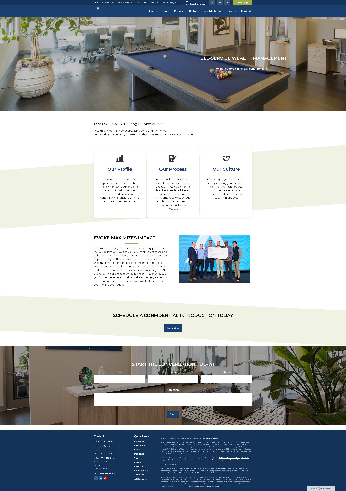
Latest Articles (141, 470)
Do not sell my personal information (226, 460)
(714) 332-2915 (107, 458)
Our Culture (226, 169)
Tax (136, 458)
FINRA (220, 468)
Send (173, 414)
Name (119, 372)
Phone (226, 372)
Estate (137, 449)
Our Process (173, 169)
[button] (153, 11)
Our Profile (120, 169)
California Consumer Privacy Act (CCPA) (234, 458)
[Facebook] (227, 2)
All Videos (139, 475)
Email (172, 372)
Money (137, 462)
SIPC (225, 468)
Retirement (139, 441)
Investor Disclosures (213, 486)
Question (173, 389)
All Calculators (141, 479)
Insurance (139, 454)
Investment (140, 445)
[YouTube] (220, 2)
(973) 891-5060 (107, 441)
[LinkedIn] (212, 2)
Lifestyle (138, 466)
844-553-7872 (198, 486)
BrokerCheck (212, 438)
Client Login (242, 2)
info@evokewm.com (104, 473)
